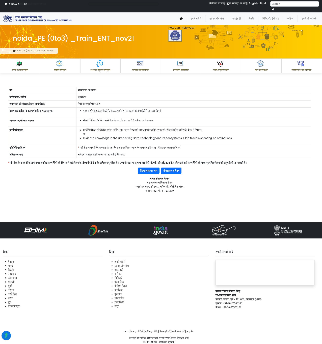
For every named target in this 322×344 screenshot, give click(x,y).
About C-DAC (184, 313)
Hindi (263, 3)
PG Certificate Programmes (218, 313)
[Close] (190, 122)
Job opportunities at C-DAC (261, 313)
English (253, 3)
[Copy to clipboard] (179, 298)
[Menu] (176, 107)
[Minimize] (176, 122)
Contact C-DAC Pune (301, 313)
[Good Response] (192, 298)
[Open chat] (175, 36)
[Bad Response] (206, 298)
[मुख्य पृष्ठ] (181, 18)
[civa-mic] (242, 331)
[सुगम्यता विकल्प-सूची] (6, 336)
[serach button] (273, 9)
